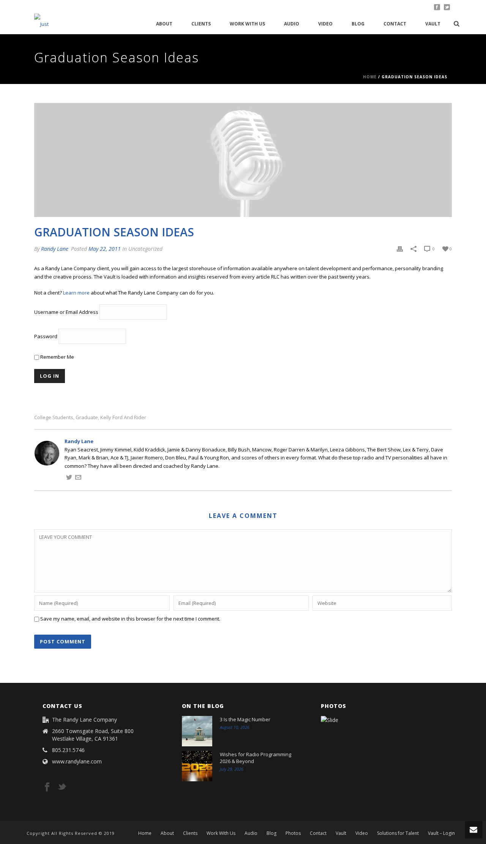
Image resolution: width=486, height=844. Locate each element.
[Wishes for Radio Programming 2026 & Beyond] (197, 766)
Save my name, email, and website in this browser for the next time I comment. (130, 618)
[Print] (400, 249)
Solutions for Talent (398, 833)
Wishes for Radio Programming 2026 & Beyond (255, 758)
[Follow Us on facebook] (47, 787)
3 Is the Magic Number (245, 719)
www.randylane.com (77, 761)
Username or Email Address (66, 312)
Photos (293, 833)
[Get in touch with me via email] (78, 478)
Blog (358, 24)
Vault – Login (441, 833)
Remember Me (56, 356)
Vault (432, 24)
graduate (87, 417)
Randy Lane (54, 248)
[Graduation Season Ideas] (243, 160)
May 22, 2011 (104, 248)
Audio (291, 24)
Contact (394, 24)
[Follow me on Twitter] (69, 478)
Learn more (76, 292)
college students (53, 417)
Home (370, 76)
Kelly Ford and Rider (123, 417)
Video (325, 24)
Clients (201, 24)
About (164, 24)
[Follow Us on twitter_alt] (61, 787)
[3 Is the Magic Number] (197, 731)
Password (45, 336)
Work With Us (247, 24)
